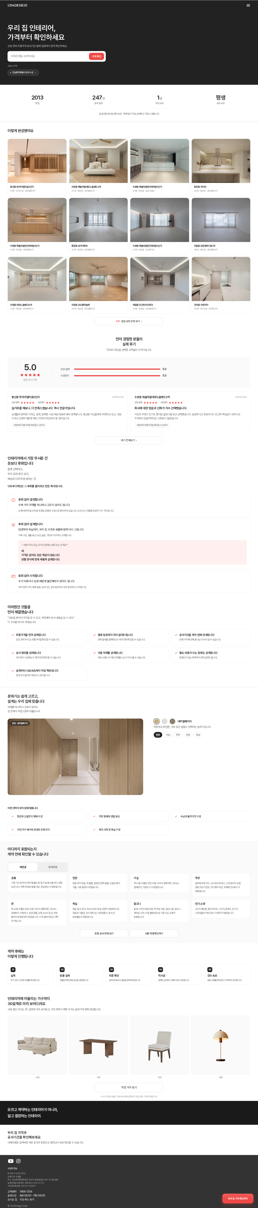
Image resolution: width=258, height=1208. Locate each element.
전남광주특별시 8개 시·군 (22, 72)
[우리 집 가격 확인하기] (237, 1198)
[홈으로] (17, 5)
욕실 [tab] (198, 734)
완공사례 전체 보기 (128, 321)
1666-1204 (26, 1191)
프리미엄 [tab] (52, 867)
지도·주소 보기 (27, 1199)
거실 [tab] (168, 734)
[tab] (156, 721)
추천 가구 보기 (129, 1087)
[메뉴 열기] (246, 5)
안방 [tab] (188, 734)
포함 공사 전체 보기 (104, 933)
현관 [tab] (158, 734)
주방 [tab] (178, 734)
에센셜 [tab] (23, 867)
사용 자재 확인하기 (154, 933)
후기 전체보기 (128, 440)
